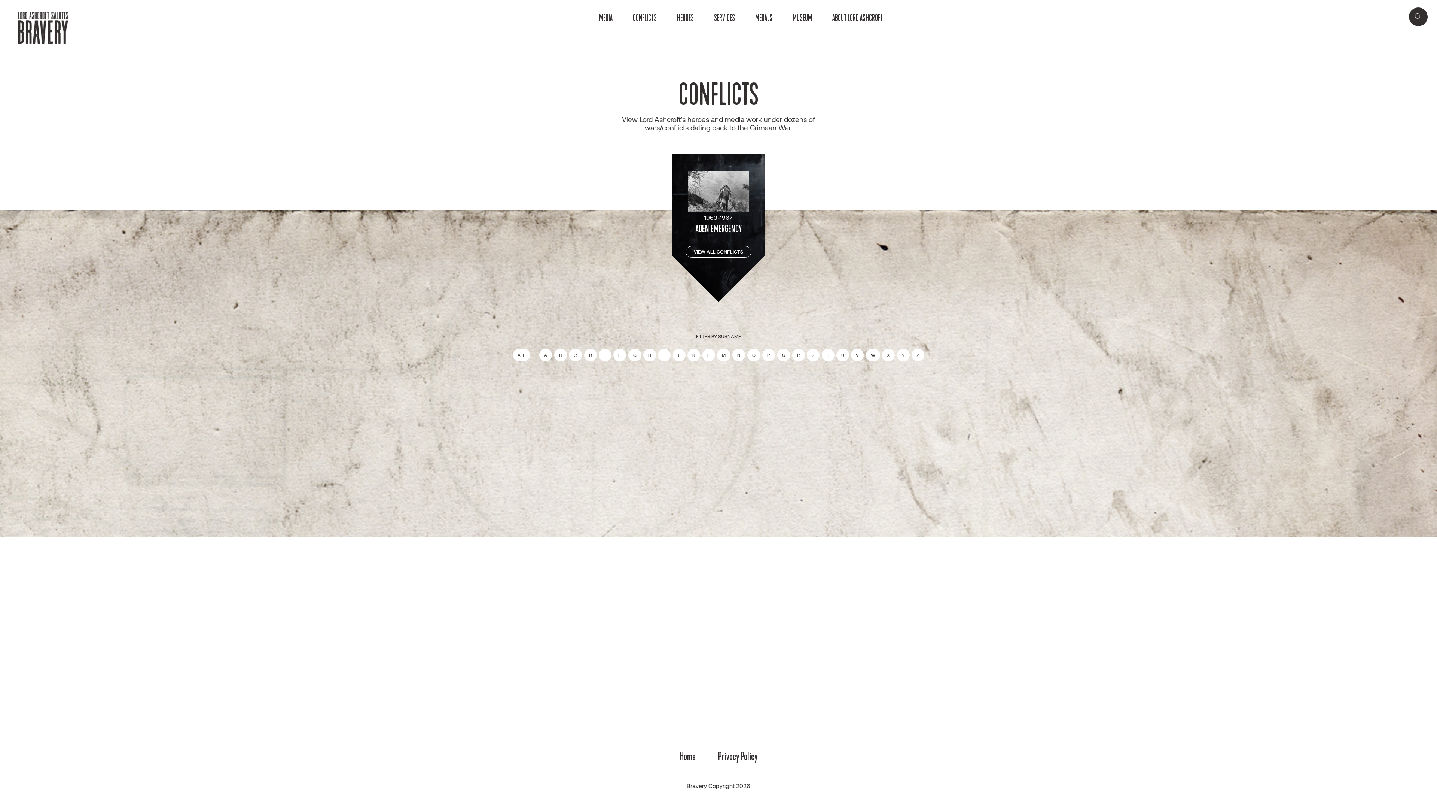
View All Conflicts (718, 252)
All (521, 355)
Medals (763, 18)
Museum (802, 18)
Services (724, 18)
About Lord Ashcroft (857, 18)
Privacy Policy (737, 756)
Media (606, 18)
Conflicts (645, 18)
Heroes (685, 18)
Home (688, 756)
